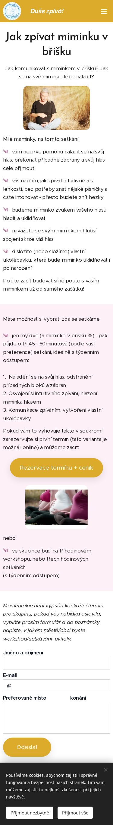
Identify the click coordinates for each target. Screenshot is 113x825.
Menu (104, 11)
